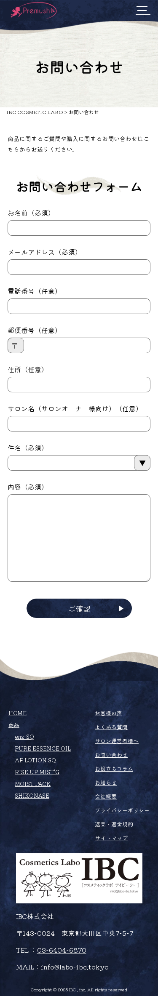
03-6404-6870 (61, 950)
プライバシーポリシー (122, 810)
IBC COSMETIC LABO (34, 111)
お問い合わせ (111, 755)
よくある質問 (111, 727)
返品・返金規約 (114, 824)
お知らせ (106, 782)
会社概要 (106, 796)
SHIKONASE (32, 795)
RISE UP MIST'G (37, 772)
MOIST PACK (33, 784)
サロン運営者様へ (117, 741)
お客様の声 (108, 713)
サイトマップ (111, 838)
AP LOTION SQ (35, 760)
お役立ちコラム (114, 768)
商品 (13, 725)
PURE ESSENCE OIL (43, 748)
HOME (17, 713)
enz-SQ (24, 736)
